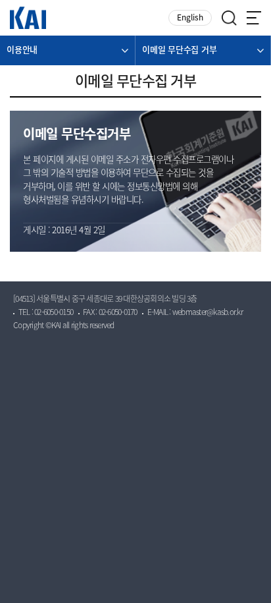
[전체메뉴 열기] (254, 17)
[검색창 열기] (229, 18)
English (190, 18)
